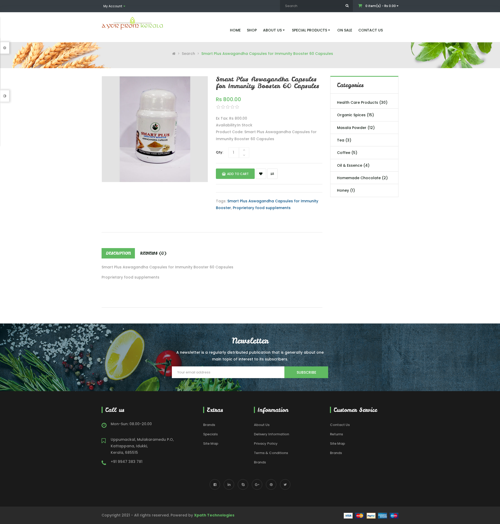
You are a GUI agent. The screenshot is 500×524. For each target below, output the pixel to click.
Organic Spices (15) (355, 115)
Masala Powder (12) (356, 127)
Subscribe (306, 372)
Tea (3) (344, 140)
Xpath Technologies (214, 515)
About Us (262, 424)
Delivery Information (271, 434)
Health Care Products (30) (362, 102)
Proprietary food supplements (262, 207)
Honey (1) (346, 190)
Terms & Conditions (271, 452)
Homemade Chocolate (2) (362, 177)
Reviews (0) (153, 253)
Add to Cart (238, 174)
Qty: (219, 152)
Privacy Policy (266, 443)
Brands (209, 424)
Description (118, 253)
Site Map (210, 443)
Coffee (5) (347, 152)
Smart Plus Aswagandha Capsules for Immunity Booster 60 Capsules (267, 53)
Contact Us (340, 424)
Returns (336, 434)
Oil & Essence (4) (353, 165)
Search (188, 53)
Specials (210, 434)
